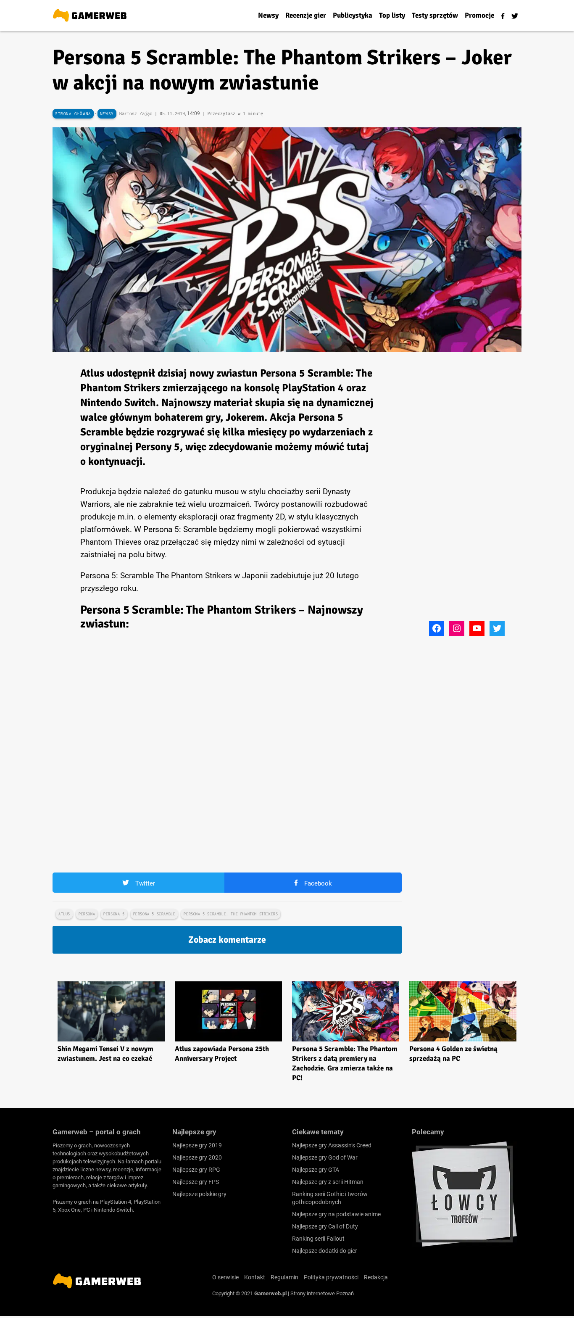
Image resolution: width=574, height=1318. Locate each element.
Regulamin (284, 1277)
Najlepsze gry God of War (325, 1157)
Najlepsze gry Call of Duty (325, 1226)
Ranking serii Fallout (318, 1238)
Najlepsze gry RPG (196, 1169)
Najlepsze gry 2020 (197, 1157)
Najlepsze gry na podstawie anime (336, 1214)
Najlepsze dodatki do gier (324, 1250)
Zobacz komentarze (227, 939)
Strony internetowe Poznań (322, 1293)
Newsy (107, 113)
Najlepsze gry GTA (315, 1169)
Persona (87, 914)
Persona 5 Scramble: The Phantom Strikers (231, 914)
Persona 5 (113, 914)
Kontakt (254, 1277)
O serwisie (225, 1277)
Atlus (64, 914)
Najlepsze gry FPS (195, 1181)
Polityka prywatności (331, 1277)
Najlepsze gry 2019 (197, 1145)
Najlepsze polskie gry (199, 1194)
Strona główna (73, 113)
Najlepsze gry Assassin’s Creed (331, 1145)
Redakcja (376, 1277)
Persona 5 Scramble (154, 914)
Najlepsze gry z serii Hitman (327, 1181)
